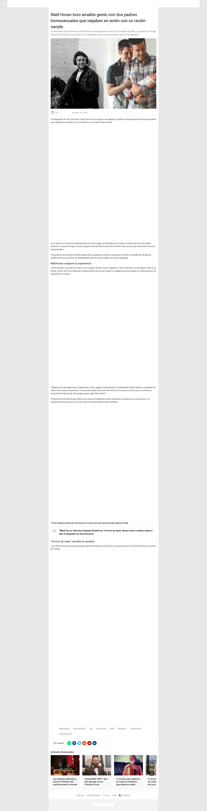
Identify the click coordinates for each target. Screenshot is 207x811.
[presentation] (151, 773)
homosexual (101, 728)
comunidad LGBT (79, 728)
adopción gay (64, 728)
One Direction (135, 728)
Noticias (80, 795)
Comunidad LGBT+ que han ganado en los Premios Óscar (96, 782)
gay (91, 728)
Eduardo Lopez (65, 112)
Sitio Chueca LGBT (103, 3)
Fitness (106, 795)
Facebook (125, 795)
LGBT (112, 728)
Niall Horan (122, 728)
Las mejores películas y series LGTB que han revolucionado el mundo (65, 782)
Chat (114, 795)
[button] (3, 3)
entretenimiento (65, 734)
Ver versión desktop (105, 805)
